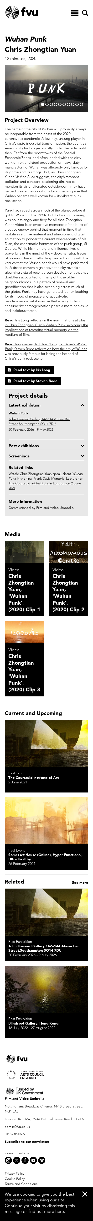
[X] (16, 1160)
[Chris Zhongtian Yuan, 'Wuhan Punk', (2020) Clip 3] (24, 632)
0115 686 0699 (15, 1134)
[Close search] (85, 26)
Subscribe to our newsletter (27, 1142)
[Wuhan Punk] (46, 743)
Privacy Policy (14, 1173)
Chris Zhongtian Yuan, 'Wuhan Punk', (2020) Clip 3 (24, 673)
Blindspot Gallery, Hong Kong (33, 1023)
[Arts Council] (46, 1074)
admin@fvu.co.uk (17, 1126)
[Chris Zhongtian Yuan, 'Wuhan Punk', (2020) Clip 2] (68, 552)
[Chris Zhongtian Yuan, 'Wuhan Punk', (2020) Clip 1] (24, 552)
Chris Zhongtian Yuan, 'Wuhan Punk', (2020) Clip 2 (68, 593)
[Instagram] (8, 1160)
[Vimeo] (41, 1160)
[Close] (84, 1193)
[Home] (33, 12)
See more (80, 882)
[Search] (84, 13)
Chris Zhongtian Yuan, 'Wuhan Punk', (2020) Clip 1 (24, 593)
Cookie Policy (15, 1179)
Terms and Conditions (21, 1184)
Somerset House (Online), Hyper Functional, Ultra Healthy (45, 856)
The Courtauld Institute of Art (33, 777)
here (59, 1211)
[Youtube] (33, 1160)
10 (81, 104)
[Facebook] (25, 1160)
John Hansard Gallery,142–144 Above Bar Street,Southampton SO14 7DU (43, 948)
